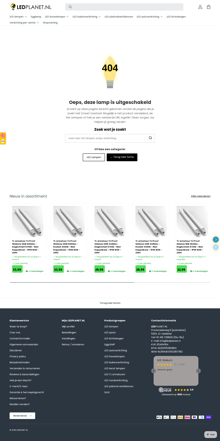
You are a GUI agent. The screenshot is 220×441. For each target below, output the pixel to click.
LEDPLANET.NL (22, 430)
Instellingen (68, 338)
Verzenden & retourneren (25, 368)
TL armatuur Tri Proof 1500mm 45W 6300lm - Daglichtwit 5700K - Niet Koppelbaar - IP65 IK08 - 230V (25, 247)
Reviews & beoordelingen (24, 374)
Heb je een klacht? (20, 380)
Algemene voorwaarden (24, 344)
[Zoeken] (150, 138)
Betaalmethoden (20, 362)
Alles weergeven (200, 196)
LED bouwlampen (55, 16)
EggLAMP (109, 344)
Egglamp (36, 16)
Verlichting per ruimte (22, 22)
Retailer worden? (20, 404)
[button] (208, 7)
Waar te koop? (18, 326)
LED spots (110, 332)
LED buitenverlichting (85, 16)
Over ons (15, 332)
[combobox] (124, 7)
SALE (107, 392)
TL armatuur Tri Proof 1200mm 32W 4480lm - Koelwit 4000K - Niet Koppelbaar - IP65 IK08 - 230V (148, 247)
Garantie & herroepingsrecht (27, 392)
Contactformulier (20, 338)
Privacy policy (18, 356)
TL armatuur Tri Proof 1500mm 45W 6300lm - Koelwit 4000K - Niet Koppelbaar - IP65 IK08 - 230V (66, 247)
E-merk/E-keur (19, 386)
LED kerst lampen (114, 368)
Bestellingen (69, 332)
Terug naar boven (110, 302)
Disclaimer (16, 350)
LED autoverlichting (148, 16)
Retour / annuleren (73, 344)
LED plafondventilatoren (119, 16)
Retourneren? (18, 398)
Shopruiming (50, 22)
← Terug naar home (122, 157)
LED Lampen (94, 157)
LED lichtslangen (176, 16)
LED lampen (16, 16)
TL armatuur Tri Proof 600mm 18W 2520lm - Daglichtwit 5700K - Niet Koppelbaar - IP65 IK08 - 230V (190, 247)
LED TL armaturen (114, 374)
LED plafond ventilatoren (118, 386)
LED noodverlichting (116, 380)
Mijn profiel (68, 326)
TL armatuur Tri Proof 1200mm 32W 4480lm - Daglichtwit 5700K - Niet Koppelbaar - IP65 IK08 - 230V (107, 247)
